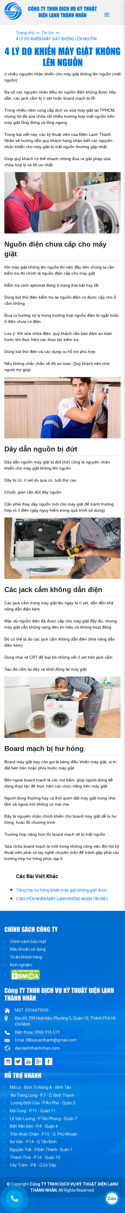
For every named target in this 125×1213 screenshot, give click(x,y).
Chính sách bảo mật (28, 941)
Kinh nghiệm (21, 965)
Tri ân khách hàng (26, 957)
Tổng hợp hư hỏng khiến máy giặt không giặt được (61, 890)
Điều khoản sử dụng (28, 949)
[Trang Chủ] (13, 10)
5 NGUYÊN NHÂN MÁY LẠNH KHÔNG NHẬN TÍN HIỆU (62, 899)
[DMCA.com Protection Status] (22, 974)
